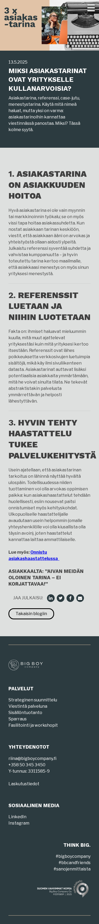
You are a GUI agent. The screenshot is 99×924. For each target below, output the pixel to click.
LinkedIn (17, 816)
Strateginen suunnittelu (32, 699)
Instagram (18, 823)
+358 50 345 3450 (26, 764)
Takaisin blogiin (31, 613)
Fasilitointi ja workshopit (33, 725)
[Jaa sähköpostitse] (80, 598)
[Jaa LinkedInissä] (51, 598)
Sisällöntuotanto (25, 712)
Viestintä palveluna (27, 706)
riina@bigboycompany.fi (32, 758)
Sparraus (17, 718)
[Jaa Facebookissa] (71, 598)
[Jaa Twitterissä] (61, 598)
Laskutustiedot (23, 783)
